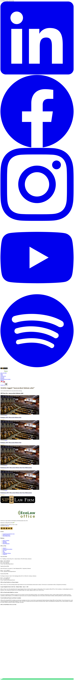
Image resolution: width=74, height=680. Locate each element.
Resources (2, 378)
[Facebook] (37, 147)
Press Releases (3, 379)
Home (1, 374)
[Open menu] (6, 384)
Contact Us (2, 385)
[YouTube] (37, 293)
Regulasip (4, 541)
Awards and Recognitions (7, 549)
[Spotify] (37, 366)
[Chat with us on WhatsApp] (37, 678)
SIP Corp (7, 525)
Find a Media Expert (6, 535)
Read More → (3, 419)
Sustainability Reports (7, 553)
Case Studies (8, 379)
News (6, 415)
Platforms (2, 380)
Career (4, 552)
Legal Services (3, 376)
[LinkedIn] (37, 74)
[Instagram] (37, 220)
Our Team (2, 377)
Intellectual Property (6, 534)
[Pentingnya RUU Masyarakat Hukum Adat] (37, 405)
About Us (4, 548)
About (1, 375)
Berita (6, 440)
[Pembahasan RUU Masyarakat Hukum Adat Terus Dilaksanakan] (37, 455)
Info (3, 551)
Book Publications (6, 543)
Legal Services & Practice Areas (9, 533)
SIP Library (5, 542)
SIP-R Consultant (6, 540)
